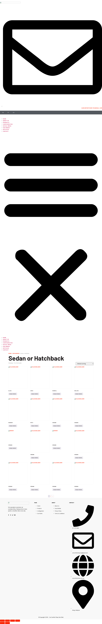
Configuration (8, 124)
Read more (12, 394)
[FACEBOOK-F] (8, 515)
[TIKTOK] (12, 515)
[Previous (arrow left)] (2, 623)
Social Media (7, 126)
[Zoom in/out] (2, 621)
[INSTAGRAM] (10, 515)
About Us (6, 120)
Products (6, 122)
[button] (51, 234)
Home (4, 118)
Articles (6, 129)
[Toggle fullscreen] (7, 621)
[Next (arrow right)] (7, 623)
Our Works (6, 127)
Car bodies (15, 353)
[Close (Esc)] (17, 621)
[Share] (12, 621)
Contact (6, 131)
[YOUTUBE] (14, 515)
